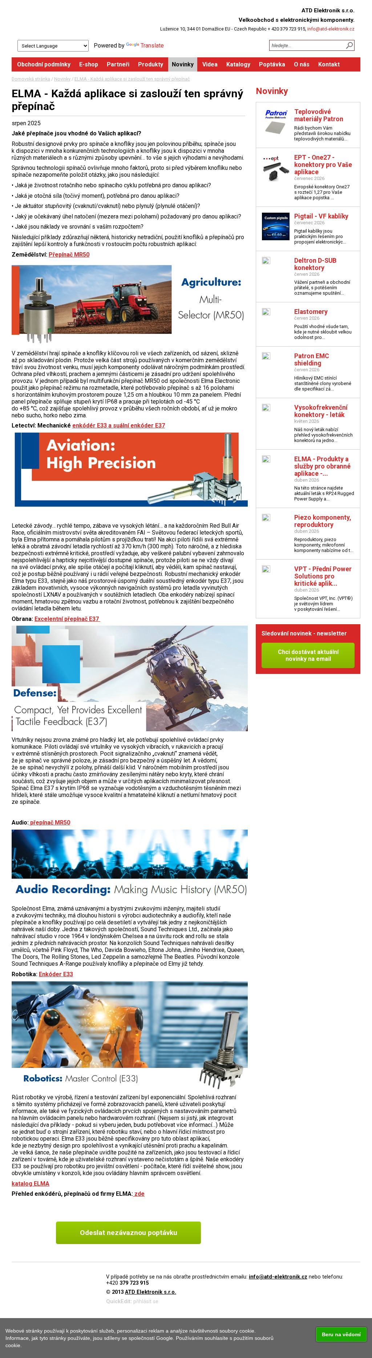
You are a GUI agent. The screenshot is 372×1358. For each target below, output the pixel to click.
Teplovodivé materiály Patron (318, 115)
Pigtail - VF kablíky (321, 216)
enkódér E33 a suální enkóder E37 (118, 425)
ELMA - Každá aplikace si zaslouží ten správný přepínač (132, 79)
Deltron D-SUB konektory (315, 264)
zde (139, 1193)
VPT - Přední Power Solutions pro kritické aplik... (323, 576)
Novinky (62, 79)
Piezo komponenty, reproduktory (322, 521)
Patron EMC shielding (311, 359)
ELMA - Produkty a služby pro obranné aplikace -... (322, 466)
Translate (152, 45)
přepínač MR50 (49, 822)
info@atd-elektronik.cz (331, 29)
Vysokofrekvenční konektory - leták (321, 411)
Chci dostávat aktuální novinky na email (308, 655)
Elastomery (311, 311)
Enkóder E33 (56, 974)
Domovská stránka (31, 79)
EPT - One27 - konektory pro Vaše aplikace (323, 165)
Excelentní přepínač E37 (67, 618)
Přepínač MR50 (69, 254)
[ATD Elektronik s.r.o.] (68, 20)
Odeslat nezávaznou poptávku (128, 1232)
